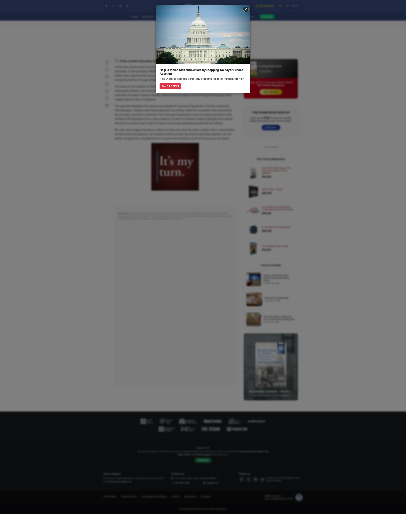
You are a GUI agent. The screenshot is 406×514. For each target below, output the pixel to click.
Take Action (170, 86)
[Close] (246, 9)
